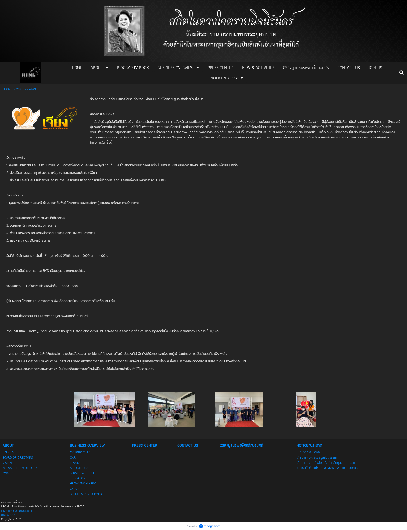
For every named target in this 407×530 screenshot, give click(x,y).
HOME (8, 89)
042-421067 (8, 515)
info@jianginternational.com (16, 511)
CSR (18, 89)
